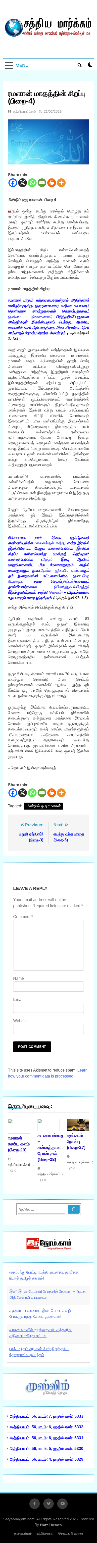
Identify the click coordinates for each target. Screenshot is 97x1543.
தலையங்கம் (23, 1533)
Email (18, 999)
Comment (23, 917)
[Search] (74, 1209)
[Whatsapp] (32, 182)
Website (20, 1021)
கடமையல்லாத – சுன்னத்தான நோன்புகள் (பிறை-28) (51, 1147)
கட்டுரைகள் (45, 1533)
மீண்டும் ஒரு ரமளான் (44, 806)
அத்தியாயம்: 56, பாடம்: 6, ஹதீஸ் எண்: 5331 (46, 1438)
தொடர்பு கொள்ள (70, 1533)
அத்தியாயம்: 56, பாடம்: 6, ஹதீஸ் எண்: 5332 (46, 1427)
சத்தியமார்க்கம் (24, 111)
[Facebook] (12, 182)
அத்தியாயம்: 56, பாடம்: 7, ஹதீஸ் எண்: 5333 (46, 1416)
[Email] (42, 182)
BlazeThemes (51, 1525)
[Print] (51, 182)
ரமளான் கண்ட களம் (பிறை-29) (19, 1143)
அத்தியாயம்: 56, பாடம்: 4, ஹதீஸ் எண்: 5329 (46, 1459)
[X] (22, 182)
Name (18, 978)
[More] (61, 182)
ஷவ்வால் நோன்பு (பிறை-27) (76, 1141)
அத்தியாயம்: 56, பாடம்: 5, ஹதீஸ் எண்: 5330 (46, 1448)
